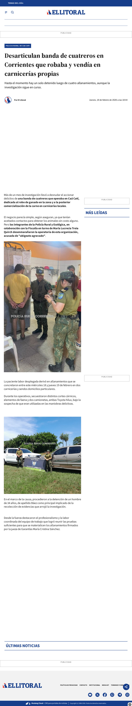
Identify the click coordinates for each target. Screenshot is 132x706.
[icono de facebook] (105, 694)
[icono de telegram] (119, 694)
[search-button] (12, 12)
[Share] (126, 687)
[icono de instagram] (127, 694)
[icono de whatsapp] (112, 694)
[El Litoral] (66, 12)
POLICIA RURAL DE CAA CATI (18, 46)
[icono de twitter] (97, 694)
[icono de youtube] (90, 694)
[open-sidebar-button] (6, 12)
